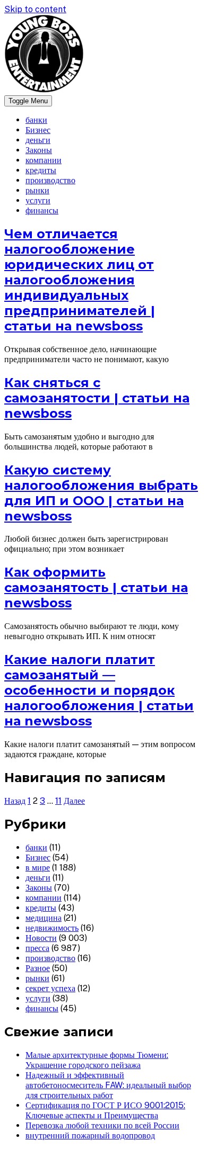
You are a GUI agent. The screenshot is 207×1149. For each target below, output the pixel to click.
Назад (14, 801)
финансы (41, 210)
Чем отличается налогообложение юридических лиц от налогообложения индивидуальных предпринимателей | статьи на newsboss (79, 280)
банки (36, 120)
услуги (37, 200)
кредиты (40, 170)
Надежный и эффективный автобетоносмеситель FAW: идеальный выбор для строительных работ (108, 1085)
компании (43, 160)
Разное (37, 968)
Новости (41, 938)
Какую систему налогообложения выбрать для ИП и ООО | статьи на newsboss (101, 493)
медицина (43, 918)
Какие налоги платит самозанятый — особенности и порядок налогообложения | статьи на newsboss (99, 690)
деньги (37, 140)
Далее (74, 801)
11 (58, 801)
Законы (38, 150)
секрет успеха (50, 988)
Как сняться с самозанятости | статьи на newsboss (96, 398)
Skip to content (35, 9)
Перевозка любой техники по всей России (102, 1125)
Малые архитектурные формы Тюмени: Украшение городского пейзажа (96, 1060)
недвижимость (52, 928)
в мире (37, 868)
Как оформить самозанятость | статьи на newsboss (96, 587)
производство (50, 180)
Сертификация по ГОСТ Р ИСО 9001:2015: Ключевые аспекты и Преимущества (105, 1110)
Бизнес (37, 130)
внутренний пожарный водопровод (90, 1135)
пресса (37, 948)
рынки (37, 190)
